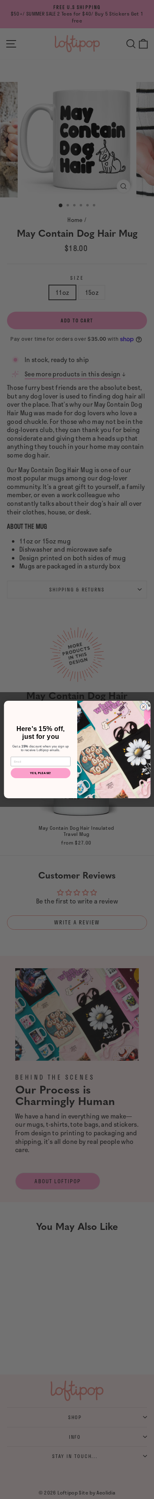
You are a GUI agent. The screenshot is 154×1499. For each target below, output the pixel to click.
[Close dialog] (143, 707)
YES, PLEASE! (40, 773)
